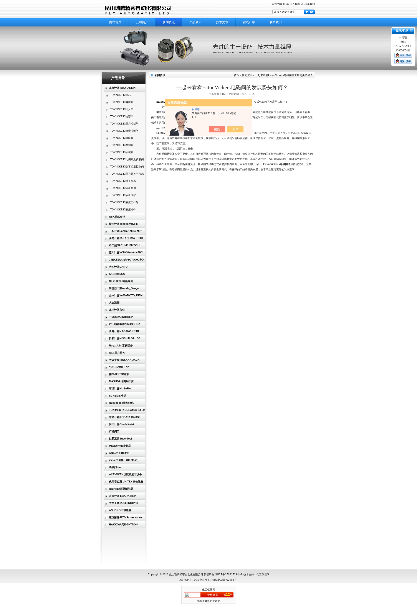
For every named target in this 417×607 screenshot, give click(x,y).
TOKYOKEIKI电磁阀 (121, 102)
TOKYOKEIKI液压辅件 (123, 209)
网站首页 (115, 22)
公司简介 (142, 22)
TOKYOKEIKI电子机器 (123, 180)
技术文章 (222, 22)
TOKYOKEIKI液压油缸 (123, 195)
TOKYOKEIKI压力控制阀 (124, 123)
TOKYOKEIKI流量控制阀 (124, 130)
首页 (236, 75)
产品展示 (195, 22)
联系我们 (309, 3)
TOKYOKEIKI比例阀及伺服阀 (127, 159)
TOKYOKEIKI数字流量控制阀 (127, 166)
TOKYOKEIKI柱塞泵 (121, 116)
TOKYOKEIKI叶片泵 (121, 109)
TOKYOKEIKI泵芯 (120, 95)
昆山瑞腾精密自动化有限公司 (156, 9)
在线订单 (249, 22)
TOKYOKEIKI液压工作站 (124, 202)
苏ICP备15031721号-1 (228, 574)
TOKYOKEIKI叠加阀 (121, 145)
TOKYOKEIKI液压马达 (123, 188)
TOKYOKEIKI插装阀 (121, 152)
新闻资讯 (169, 22)
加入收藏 (295, 3)
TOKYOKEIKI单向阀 (121, 137)
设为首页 (280, 3)
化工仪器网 (208, 589)
